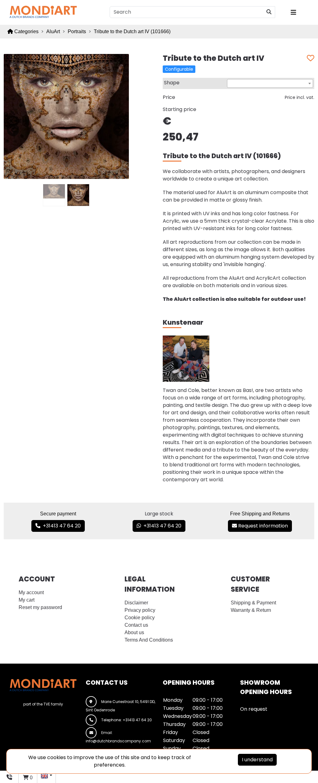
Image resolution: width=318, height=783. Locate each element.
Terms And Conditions (149, 640)
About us (134, 632)
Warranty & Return (251, 610)
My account (31, 592)
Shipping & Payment (253, 602)
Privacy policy (140, 610)
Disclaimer (136, 602)
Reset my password (40, 607)
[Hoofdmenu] (300, 12)
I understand (257, 759)
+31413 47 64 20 (60, 525)
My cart (26, 600)
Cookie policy (140, 617)
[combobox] (270, 83)
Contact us (136, 625)
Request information (262, 525)
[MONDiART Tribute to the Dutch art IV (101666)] (66, 116)
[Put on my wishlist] (310, 58)
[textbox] (270, 83)
